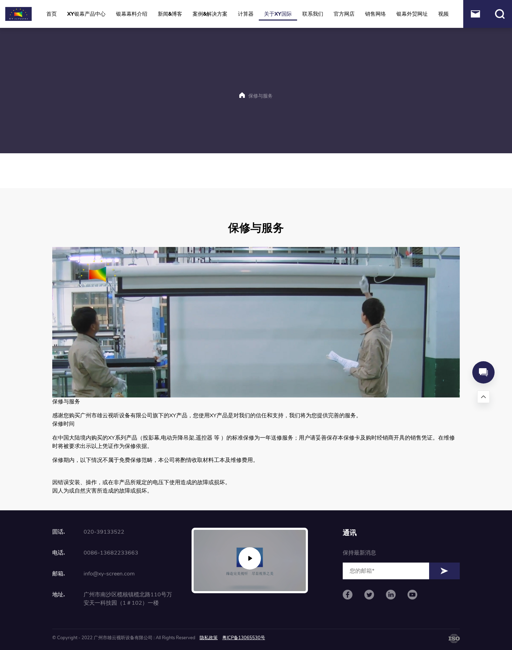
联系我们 (312, 13)
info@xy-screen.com (109, 574)
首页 (51, 13)
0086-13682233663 (111, 553)
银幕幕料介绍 (131, 13)
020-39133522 (104, 532)
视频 (443, 13)
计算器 (246, 13)
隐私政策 (209, 638)
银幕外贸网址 (412, 13)
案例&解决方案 (210, 13)
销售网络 (375, 13)
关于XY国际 (278, 13)
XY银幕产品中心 (86, 13)
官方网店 (344, 13)
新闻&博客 (170, 13)
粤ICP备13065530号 (243, 638)
